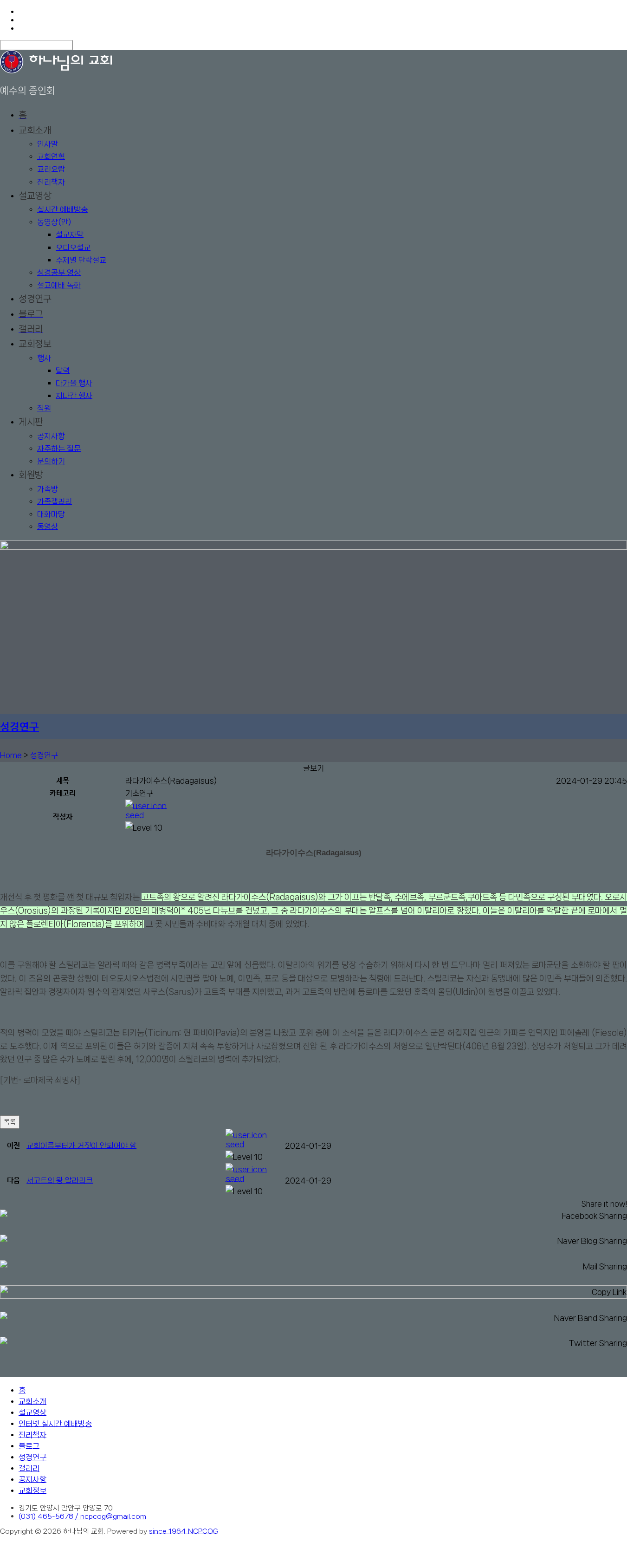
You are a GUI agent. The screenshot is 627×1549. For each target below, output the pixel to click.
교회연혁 (51, 156)
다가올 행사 (74, 383)
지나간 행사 (74, 395)
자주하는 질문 (59, 448)
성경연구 (19, 727)
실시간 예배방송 (62, 209)
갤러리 (29, 1468)
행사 (44, 358)
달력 (63, 370)
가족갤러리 (54, 501)
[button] (376, 804)
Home (11, 755)
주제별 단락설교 (81, 260)
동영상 (47, 526)
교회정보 (32, 1490)
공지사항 (51, 436)
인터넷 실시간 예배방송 (55, 1423)
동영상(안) (54, 222)
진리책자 (51, 182)
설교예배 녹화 (59, 285)
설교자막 (70, 234)
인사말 (47, 144)
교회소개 (32, 1401)
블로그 (29, 1446)
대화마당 (51, 514)
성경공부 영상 (59, 272)
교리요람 (51, 169)
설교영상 (32, 1412)
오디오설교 (73, 247)
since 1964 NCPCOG (183, 1531)
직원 (44, 408)
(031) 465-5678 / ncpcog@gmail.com (82, 1516)
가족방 (47, 489)
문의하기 (51, 461)
